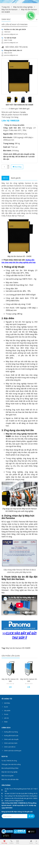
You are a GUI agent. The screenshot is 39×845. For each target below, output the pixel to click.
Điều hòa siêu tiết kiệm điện (10, 779)
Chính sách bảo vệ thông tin (12, 751)
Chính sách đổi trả (9, 747)
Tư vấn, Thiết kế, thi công (9, 761)
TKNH (5, 722)
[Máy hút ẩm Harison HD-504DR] (19, 76)
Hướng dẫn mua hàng (11, 732)
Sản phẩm (7, 710)
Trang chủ (6, 7)
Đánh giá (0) (15, 178)
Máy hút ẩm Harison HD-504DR (18, 648)
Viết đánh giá (24, 108)
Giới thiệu (7, 703)
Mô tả (5, 178)
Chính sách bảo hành (10, 743)
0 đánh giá (13, 108)
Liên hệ (6, 718)
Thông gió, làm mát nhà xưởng (11, 764)
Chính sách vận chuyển (11, 739)
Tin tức (6, 714)
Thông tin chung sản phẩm (14, 125)
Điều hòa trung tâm (8, 776)
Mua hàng (17, 167)
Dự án (6, 707)
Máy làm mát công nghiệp (9, 772)
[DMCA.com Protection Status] (19, 831)
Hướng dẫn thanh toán (11, 736)
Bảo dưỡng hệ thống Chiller (10, 768)
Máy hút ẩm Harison (9, 9)
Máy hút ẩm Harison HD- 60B (10, 680)
